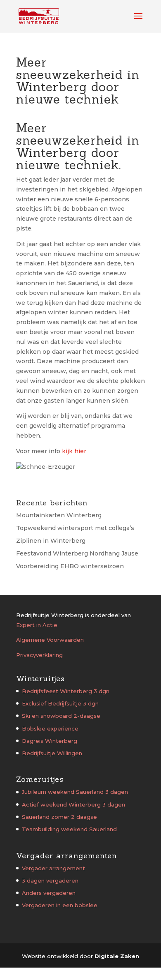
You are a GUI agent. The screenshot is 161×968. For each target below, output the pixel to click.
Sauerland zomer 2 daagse (59, 817)
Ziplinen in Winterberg (50, 540)
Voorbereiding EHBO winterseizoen (70, 566)
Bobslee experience (50, 728)
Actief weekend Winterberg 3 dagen (73, 804)
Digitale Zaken (117, 956)
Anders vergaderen (49, 893)
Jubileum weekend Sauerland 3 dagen (75, 791)
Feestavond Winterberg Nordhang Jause (77, 553)
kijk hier (74, 451)
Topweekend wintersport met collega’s (75, 528)
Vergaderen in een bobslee (59, 905)
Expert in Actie (36, 625)
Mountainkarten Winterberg (59, 515)
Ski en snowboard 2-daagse (61, 715)
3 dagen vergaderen (50, 880)
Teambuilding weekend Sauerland (69, 829)
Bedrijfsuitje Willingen (52, 753)
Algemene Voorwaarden (50, 639)
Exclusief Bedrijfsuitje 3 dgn (60, 703)
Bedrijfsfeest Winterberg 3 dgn (65, 691)
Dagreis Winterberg (49, 741)
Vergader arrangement (53, 868)
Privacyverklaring (39, 655)
